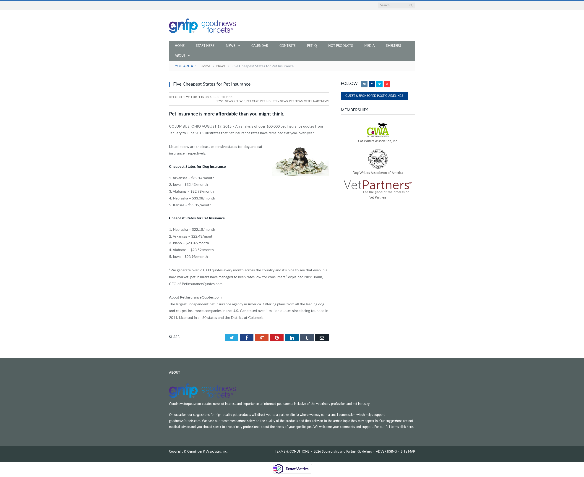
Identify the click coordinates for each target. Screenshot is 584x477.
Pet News (296, 101)
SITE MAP (408, 451)
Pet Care (252, 101)
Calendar (259, 45)
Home (180, 45)
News (230, 45)
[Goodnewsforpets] (202, 25)
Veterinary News (316, 101)
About (180, 55)
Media (369, 45)
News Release (235, 101)
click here (406, 427)
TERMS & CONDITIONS (292, 451)
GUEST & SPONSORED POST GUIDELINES (374, 95)
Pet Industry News (274, 101)
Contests (287, 45)
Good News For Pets (188, 97)
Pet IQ (312, 45)
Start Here (205, 45)
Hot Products (340, 45)
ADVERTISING (386, 451)
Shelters (393, 45)
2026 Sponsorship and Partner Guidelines (343, 451)
